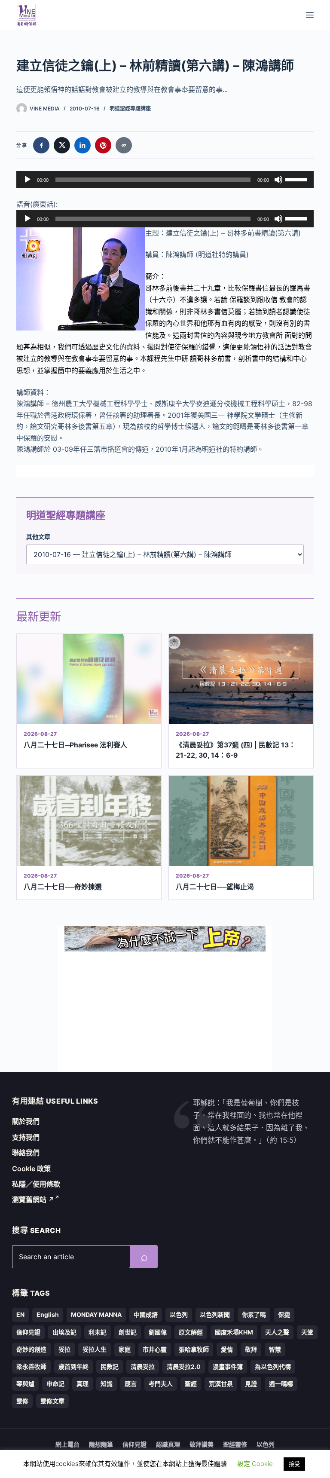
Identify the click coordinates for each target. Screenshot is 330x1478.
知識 (107, 1383)
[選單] (310, 15)
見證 (251, 1383)
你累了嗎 (254, 1314)
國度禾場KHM (234, 1332)
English (48, 1314)
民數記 (110, 1366)
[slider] (297, 179)
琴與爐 (25, 1383)
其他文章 (38, 536)
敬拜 (251, 1349)
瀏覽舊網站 (33, 1199)
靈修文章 (52, 1401)
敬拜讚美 (201, 1444)
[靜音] (278, 179)
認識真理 (168, 1444)
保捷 (284, 1314)
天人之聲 (277, 1332)
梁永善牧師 (31, 1366)
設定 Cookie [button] (255, 1464)
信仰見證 (28, 1332)
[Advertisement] (165, 1012)
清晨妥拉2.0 (184, 1366)
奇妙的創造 (31, 1349)
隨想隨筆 (101, 1444)
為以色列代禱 (273, 1366)
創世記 (128, 1332)
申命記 (55, 1383)
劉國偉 (158, 1332)
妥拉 (64, 1349)
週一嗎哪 (281, 1383)
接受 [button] (294, 1463)
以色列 (179, 1314)
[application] (164, 179)
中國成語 (146, 1314)
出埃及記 (64, 1332)
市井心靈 (155, 1349)
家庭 (125, 1349)
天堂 (307, 1332)
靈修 (22, 1401)
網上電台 (67, 1444)
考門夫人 (161, 1383)
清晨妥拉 (143, 1366)
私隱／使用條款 (36, 1184)
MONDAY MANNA (96, 1314)
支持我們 (26, 1137)
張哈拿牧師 (194, 1349)
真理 (82, 1383)
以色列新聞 (215, 1314)
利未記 (98, 1332)
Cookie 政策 (31, 1168)
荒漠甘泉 (221, 1383)
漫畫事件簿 (228, 1366)
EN (20, 1314)
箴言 (131, 1383)
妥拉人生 (94, 1349)
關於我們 (26, 1121)
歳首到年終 (73, 1366)
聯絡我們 (26, 1152)
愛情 (227, 1349)
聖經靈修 (235, 1444)
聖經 (191, 1383)
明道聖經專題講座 (130, 108)
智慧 (275, 1349)
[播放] (27, 179)
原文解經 (191, 1332)
